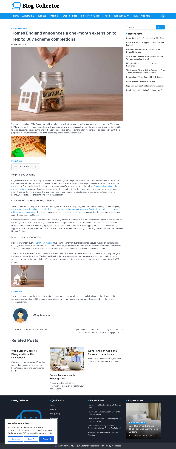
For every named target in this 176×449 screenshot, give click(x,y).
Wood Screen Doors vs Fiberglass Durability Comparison (24, 354)
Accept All (47, 439)
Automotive (28, 16)
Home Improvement (90, 16)
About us (53, 409)
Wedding (145, 16)
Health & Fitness (69, 16)
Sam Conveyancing (44, 243)
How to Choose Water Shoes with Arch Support (144, 77)
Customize (16, 439)
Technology (120, 16)
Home (16, 16)
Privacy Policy (55, 413)
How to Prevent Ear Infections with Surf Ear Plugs (145, 38)
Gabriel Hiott (135, 436)
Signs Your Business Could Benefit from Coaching (145, 86)
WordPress (116, 446)
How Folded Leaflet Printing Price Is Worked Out (145, 90)
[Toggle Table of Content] (34, 167)
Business (42, 16)
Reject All (31, 439)
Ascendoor (94, 446)
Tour (135, 16)
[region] (31, 431)
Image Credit (17, 161)
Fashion (54, 16)
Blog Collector (61, 446)
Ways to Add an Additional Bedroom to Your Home (102, 352)
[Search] (163, 16)
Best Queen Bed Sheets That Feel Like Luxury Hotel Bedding (144, 428)
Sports (106, 16)
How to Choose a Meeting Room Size (140, 81)
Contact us (54, 418)
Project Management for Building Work (63, 377)
